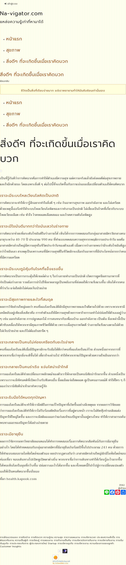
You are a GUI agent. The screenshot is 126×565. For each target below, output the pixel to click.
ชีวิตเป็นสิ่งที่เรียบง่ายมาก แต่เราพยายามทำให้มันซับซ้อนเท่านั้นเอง (63, 90)
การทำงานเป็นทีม (62, 540)
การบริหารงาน (81, 543)
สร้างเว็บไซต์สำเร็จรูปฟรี (61, 561)
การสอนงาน (46, 540)
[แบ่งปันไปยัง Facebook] (112, 492)
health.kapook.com (21, 479)
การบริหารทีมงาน (106, 540)
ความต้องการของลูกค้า (102, 543)
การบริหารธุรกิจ (65, 543)
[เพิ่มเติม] (123, 492)
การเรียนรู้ (34, 540)
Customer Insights (10, 546)
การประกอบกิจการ (19, 543)
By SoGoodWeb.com (60, 563)
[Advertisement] (63, 516)
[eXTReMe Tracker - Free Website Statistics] (65, 550)
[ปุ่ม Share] (117, 492)
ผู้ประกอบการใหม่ (38, 543)
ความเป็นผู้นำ (21, 540)
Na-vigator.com (21, 13)
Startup (52, 543)
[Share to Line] (106, 492)
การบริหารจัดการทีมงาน (84, 540)
